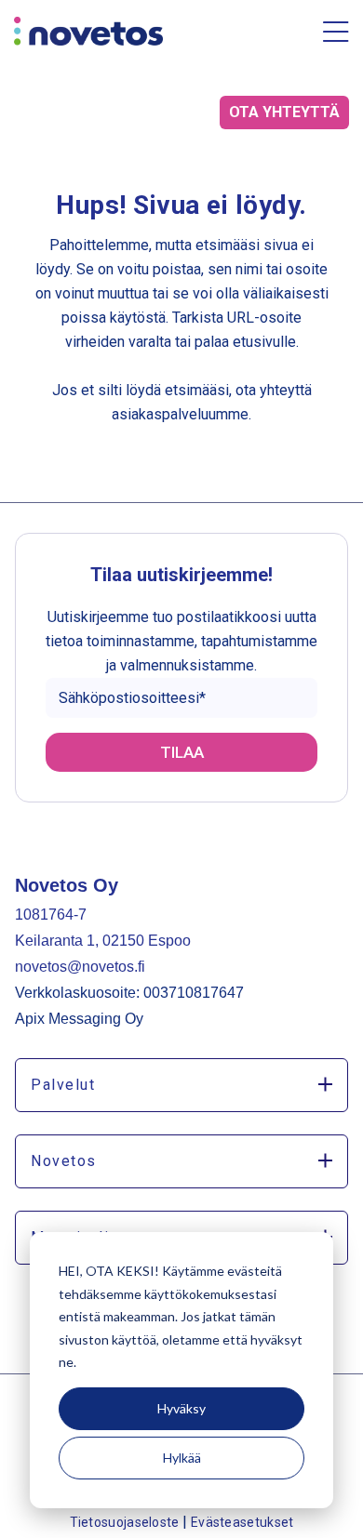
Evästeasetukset (242, 1522)
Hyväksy (181, 1408)
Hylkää (182, 1457)
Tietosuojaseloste (126, 1522)
